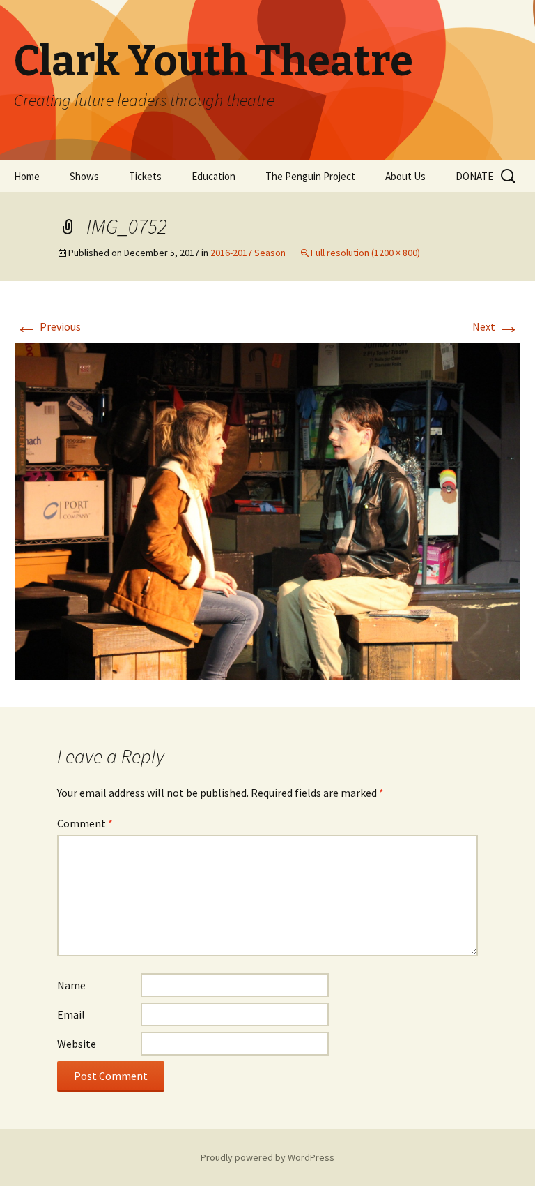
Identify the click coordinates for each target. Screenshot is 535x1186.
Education (213, 176)
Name (71, 985)
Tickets (145, 176)
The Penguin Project (310, 176)
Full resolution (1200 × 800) (365, 252)
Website (76, 1044)
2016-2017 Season (248, 252)
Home (27, 176)
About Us (405, 176)
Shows (84, 176)
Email (71, 1014)
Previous (48, 326)
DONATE (474, 176)
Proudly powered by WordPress (267, 1157)
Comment (85, 823)
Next (496, 326)
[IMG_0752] (267, 509)
